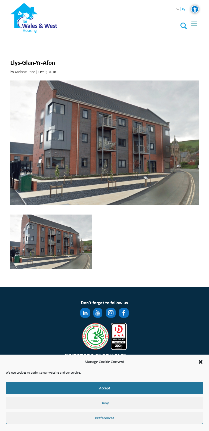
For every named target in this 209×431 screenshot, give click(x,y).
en (177, 9)
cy (183, 9)
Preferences (104, 418)
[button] (200, 362)
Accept (104, 388)
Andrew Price (25, 72)
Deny (104, 403)
